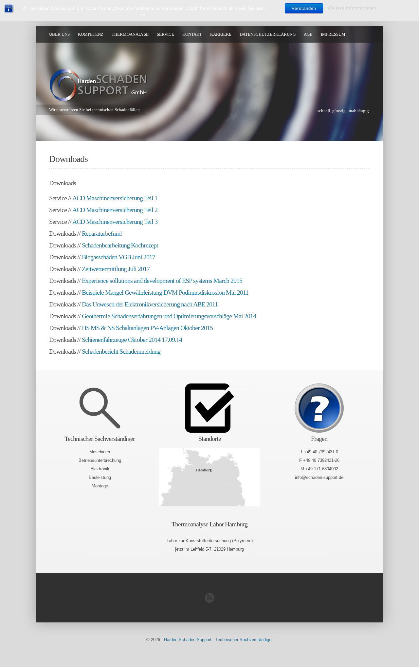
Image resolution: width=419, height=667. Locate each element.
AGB (308, 34)
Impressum (333, 34)
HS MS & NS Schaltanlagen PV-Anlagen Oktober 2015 (147, 327)
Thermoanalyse (130, 34)
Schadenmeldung (139, 351)
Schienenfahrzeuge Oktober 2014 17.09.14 (132, 339)
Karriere (220, 34)
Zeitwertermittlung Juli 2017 (116, 268)
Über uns (59, 34)
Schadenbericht (100, 351)
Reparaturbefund (101, 233)
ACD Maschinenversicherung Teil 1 (114, 198)
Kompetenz (90, 34)
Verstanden (304, 8)
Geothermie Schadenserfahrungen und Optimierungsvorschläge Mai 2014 (169, 316)
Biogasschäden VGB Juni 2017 (118, 257)
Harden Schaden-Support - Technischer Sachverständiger (218, 639)
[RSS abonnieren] (209, 601)
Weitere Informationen (352, 8)
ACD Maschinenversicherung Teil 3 (114, 221)
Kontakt (192, 34)
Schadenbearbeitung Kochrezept (120, 245)
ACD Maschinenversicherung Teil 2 (114, 209)
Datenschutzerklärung (268, 34)
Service (165, 34)
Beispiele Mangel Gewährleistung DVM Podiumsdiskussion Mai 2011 (165, 292)
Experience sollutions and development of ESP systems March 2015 (162, 280)
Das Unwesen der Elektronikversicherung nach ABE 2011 (150, 304)
